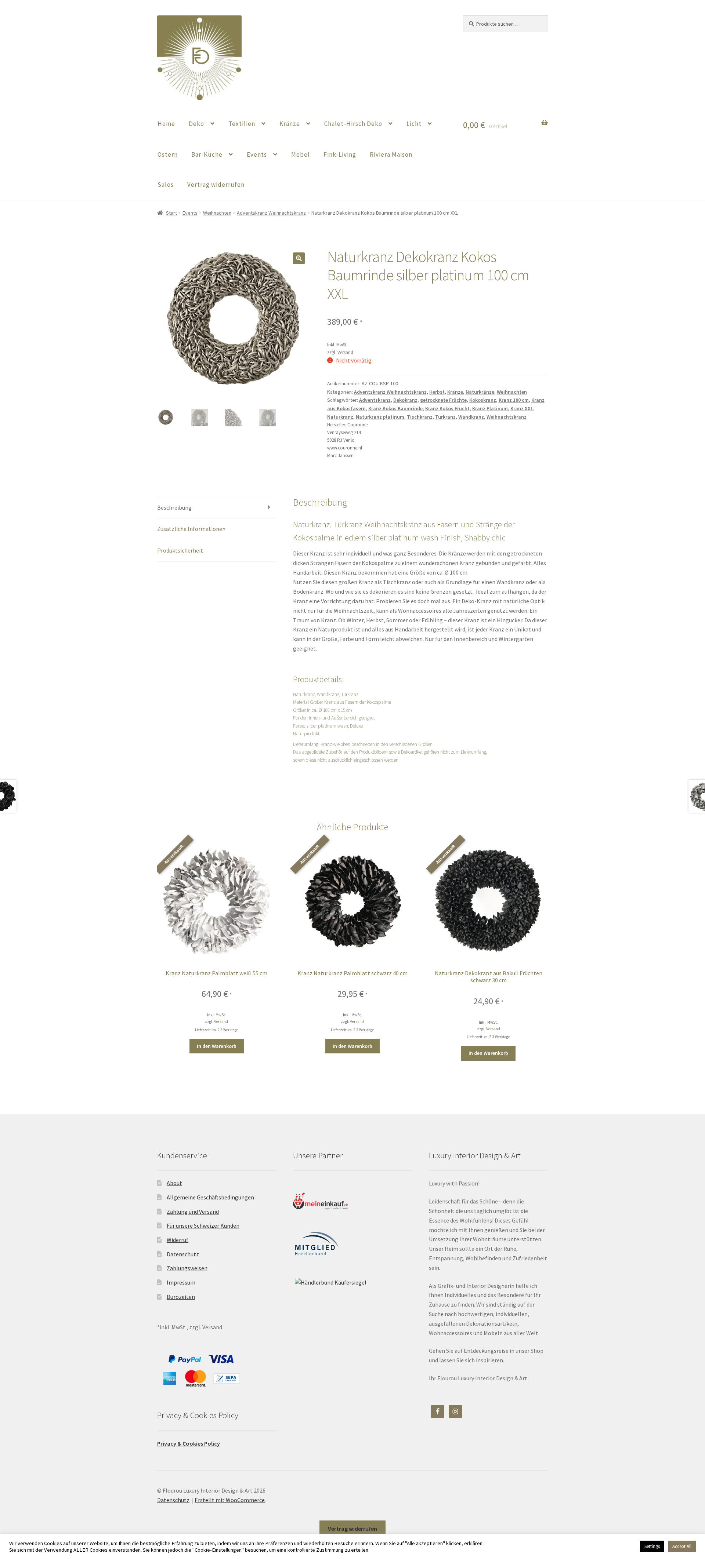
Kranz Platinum (490, 408)
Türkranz (445, 417)
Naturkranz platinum (380, 417)
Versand (345, 352)
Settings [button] (652, 1546)
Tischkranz (420, 417)
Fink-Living (339, 154)
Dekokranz (405, 400)
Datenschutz (183, 1254)
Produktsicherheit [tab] (180, 550)
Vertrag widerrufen (216, 185)
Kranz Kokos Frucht (447, 408)
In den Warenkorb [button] (216, 1046)
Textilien (241, 124)
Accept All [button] (681, 1546)
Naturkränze (480, 392)
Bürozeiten (181, 1296)
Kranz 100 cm (514, 400)
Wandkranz (471, 417)
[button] (299, 258)
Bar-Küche (207, 154)
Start (171, 213)
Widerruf (177, 1239)
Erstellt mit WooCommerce (230, 1500)
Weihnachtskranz (507, 417)
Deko (196, 124)
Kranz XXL (521, 408)
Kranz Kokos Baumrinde (395, 408)
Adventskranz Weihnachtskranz (271, 213)
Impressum (181, 1282)
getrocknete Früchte (443, 400)
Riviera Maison (391, 154)
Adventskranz (375, 400)
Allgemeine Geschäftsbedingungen (210, 1197)
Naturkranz (340, 417)
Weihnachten (217, 213)
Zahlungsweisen (187, 1268)
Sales (166, 185)
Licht (414, 124)
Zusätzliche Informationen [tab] (191, 528)
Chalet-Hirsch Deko (353, 124)
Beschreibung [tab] (174, 507)
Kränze (289, 124)
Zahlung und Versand (193, 1211)
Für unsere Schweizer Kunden (203, 1225)
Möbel (300, 154)
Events (257, 154)
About (174, 1183)
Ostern (168, 154)
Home (166, 124)
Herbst (437, 392)
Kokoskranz (482, 400)
